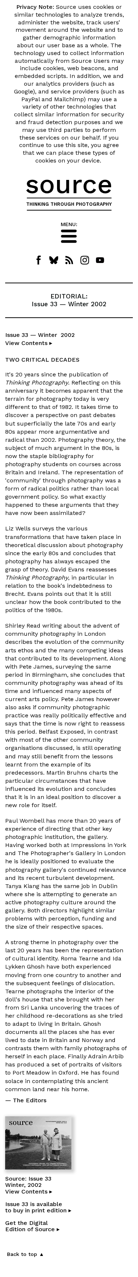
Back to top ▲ (25, 1254)
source (69, 183)
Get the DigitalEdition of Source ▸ (32, 1226)
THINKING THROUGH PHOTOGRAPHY (69, 204)
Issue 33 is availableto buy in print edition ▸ (38, 1207)
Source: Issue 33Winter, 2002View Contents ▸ (28, 1185)
